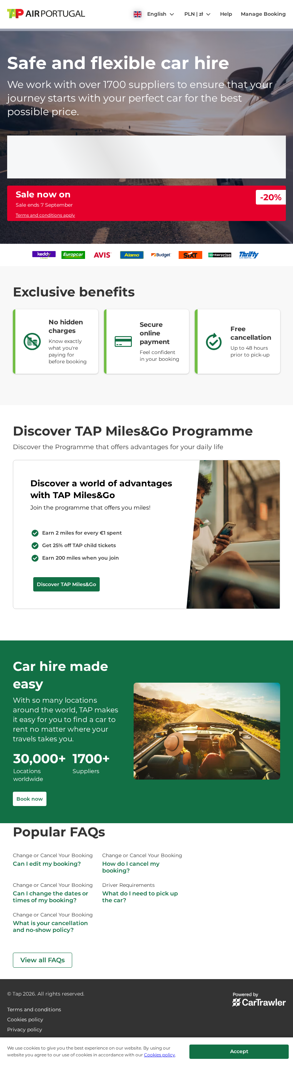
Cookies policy (159, 1054)
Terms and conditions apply (45, 215)
